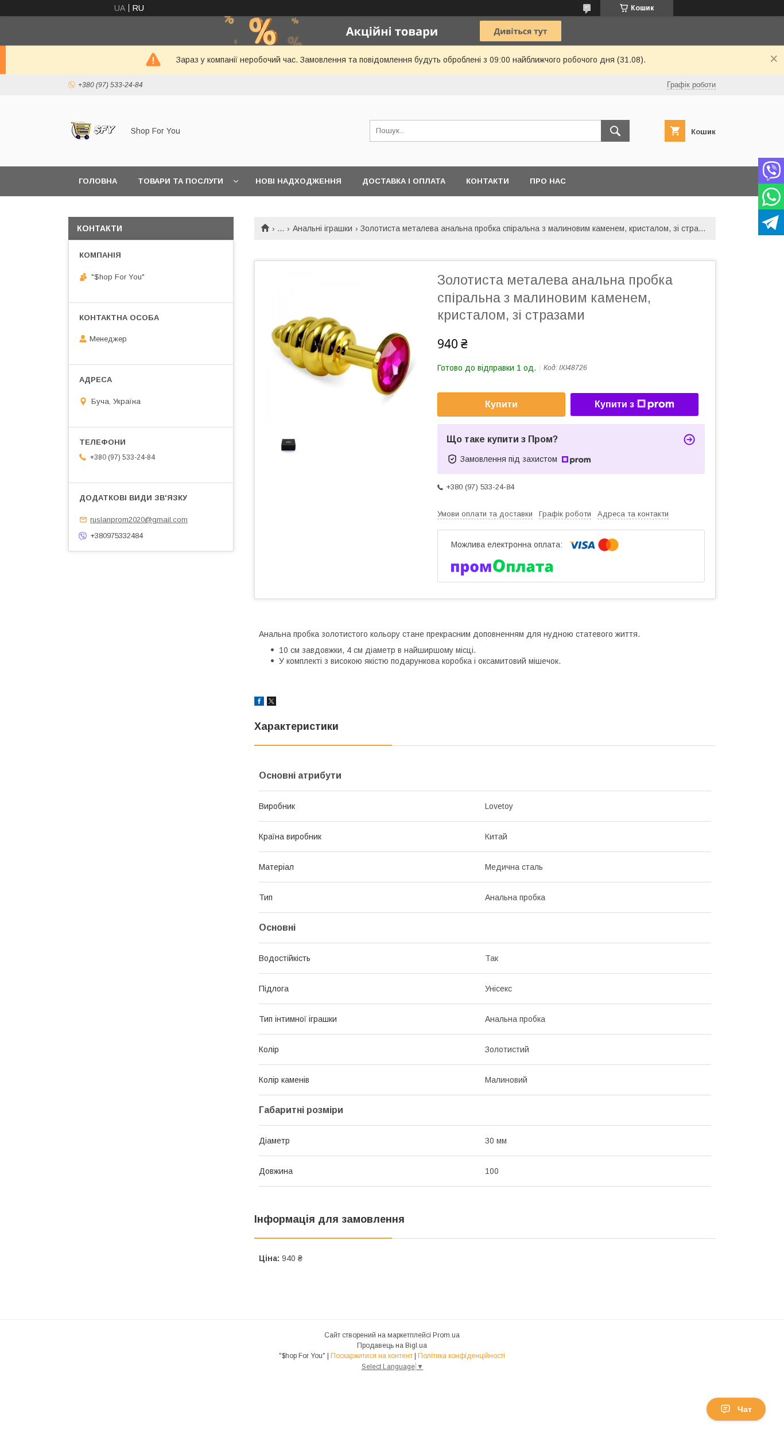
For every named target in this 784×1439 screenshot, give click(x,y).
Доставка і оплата (403, 181)
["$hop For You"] (92, 151)
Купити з (614, 404)
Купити (501, 404)
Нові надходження (298, 181)
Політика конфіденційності (461, 1356)
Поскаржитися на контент (372, 1356)
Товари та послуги (180, 181)
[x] (271, 702)
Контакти (487, 181)
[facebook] (259, 702)
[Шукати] (615, 131)
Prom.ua (446, 1335)
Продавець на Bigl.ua (392, 1345)
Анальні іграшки (322, 228)
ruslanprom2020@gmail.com (139, 519)
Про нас (548, 181)
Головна (98, 181)
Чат (745, 1409)
